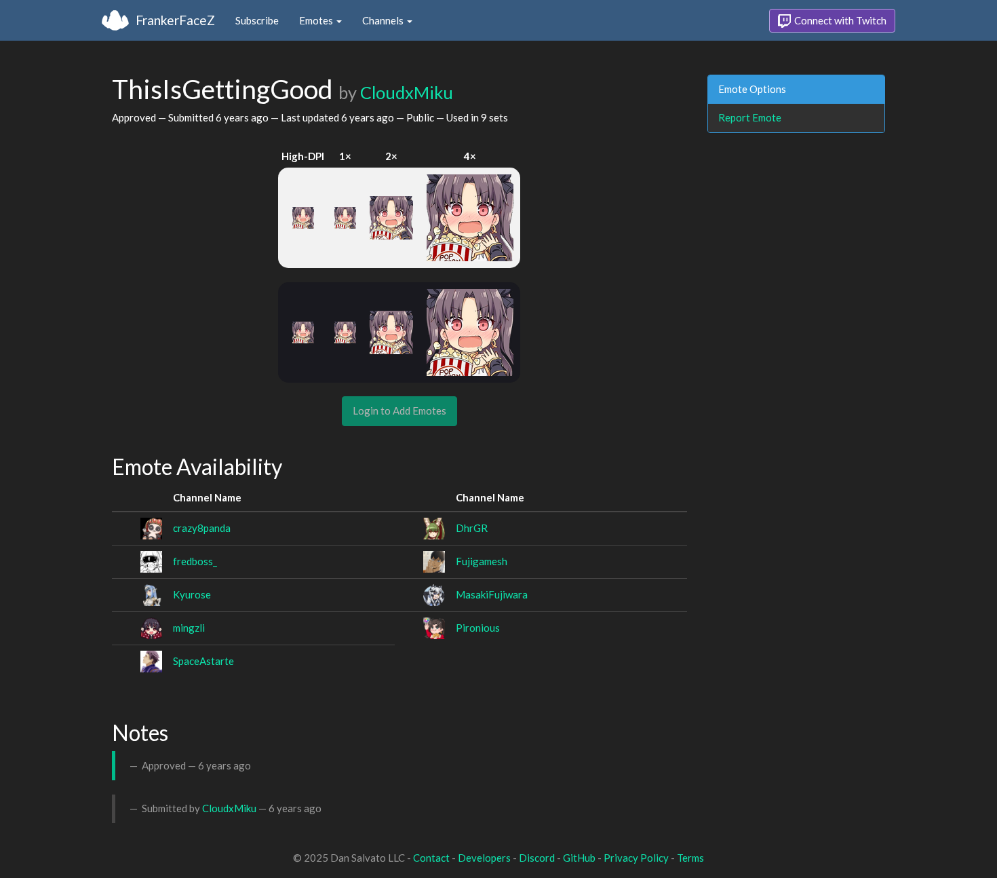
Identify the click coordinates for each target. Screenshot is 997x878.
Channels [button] (384, 20)
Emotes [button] (317, 20)
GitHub (579, 858)
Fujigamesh (481, 561)
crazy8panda (202, 528)
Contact (431, 858)
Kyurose (192, 594)
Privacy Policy (636, 858)
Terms (690, 858)
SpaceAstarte (203, 661)
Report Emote (749, 117)
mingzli (189, 628)
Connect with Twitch (839, 20)
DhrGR (472, 528)
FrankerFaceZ (175, 20)
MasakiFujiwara (492, 594)
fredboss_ (195, 561)
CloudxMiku (406, 92)
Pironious (478, 628)
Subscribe (257, 20)
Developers (484, 858)
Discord (537, 858)
